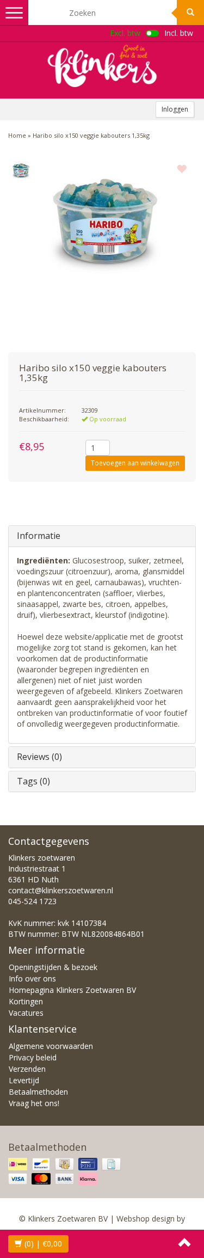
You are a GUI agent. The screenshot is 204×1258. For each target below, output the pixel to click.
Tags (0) (33, 781)
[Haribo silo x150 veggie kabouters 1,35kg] (20, 171)
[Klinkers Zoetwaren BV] (102, 66)
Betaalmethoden (38, 1092)
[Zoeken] (190, 12)
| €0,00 (43, 1243)
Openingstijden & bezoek (53, 967)
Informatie (38, 536)
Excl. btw (125, 33)
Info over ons (32, 978)
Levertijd (24, 1080)
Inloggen (175, 109)
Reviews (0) (39, 757)
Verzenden (27, 1069)
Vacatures (26, 1013)
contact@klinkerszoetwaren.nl (60, 890)
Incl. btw (178, 33)
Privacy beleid (33, 1057)
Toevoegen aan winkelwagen (135, 463)
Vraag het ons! (34, 1103)
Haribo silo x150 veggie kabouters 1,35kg (91, 135)
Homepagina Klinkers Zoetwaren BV (72, 990)
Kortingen (26, 1001)
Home (17, 135)
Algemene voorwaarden (51, 1046)
